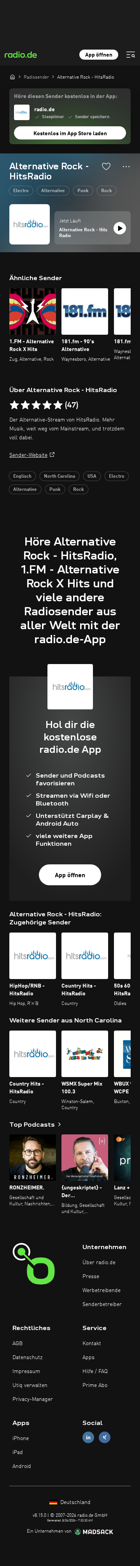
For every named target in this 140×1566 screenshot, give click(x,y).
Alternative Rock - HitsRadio (83, 233)
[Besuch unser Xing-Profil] (105, 1437)
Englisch (22, 476)
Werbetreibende (101, 1290)
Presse (90, 1276)
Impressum (26, 1371)
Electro (21, 191)
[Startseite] (12, 77)
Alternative (53, 191)
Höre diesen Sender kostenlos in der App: (65, 96)
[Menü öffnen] (130, 54)
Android (21, 1466)
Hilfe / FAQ (95, 1371)
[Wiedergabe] (120, 228)
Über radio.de (99, 1262)
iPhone (20, 1438)
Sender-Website (28, 455)
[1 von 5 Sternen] (14, 405)
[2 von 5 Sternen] (25, 405)
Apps (88, 1357)
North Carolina (59, 476)
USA (92, 476)
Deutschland (75, 1502)
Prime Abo (94, 1385)
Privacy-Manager (32, 1399)
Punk (83, 191)
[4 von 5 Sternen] (47, 405)
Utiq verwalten (29, 1385)
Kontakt (91, 1343)
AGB (17, 1343)
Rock (106, 191)
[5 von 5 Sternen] (57, 405)
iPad (17, 1452)
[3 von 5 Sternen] (36, 405)
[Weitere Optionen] (126, 166)
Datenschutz (27, 1357)
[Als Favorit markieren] (106, 166)
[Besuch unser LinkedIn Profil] (88, 1437)
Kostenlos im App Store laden (70, 133)
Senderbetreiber (102, 1304)
